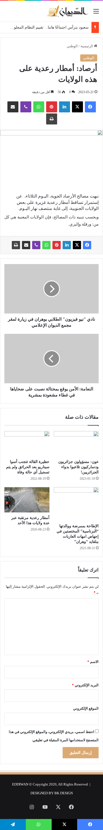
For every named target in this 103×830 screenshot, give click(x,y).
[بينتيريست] (51, 106)
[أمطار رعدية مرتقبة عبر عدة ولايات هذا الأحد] (26, 499)
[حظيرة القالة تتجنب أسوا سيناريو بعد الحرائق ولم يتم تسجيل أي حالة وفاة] (26, 443)
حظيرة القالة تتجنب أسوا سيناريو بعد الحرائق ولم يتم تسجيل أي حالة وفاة (27, 467)
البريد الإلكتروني (85, 685)
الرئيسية (87, 46)
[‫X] (77, 106)
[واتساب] (38, 106)
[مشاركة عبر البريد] (12, 106)
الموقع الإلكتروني (86, 708)
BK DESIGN (63, 793)
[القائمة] (96, 13)
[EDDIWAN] (67, 11)
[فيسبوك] (90, 106)
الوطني (72, 46)
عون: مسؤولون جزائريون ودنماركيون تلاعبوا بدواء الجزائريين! (78, 467)
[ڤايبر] (25, 106)
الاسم (93, 662)
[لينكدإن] (64, 106)
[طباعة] (51, 118)
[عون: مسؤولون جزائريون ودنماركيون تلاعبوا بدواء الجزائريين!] (76, 443)
